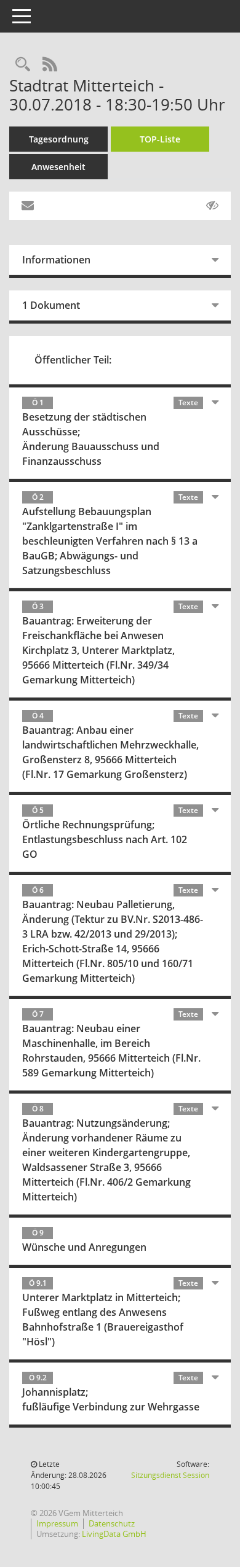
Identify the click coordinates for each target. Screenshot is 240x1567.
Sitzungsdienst (170, 1475)
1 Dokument (51, 305)
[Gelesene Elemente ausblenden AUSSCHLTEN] (212, 206)
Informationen (56, 259)
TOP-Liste (160, 139)
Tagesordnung (59, 139)
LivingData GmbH (114, 1533)
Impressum (57, 1523)
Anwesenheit (58, 167)
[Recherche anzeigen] (22, 65)
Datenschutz (112, 1523)
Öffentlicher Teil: (72, 360)
